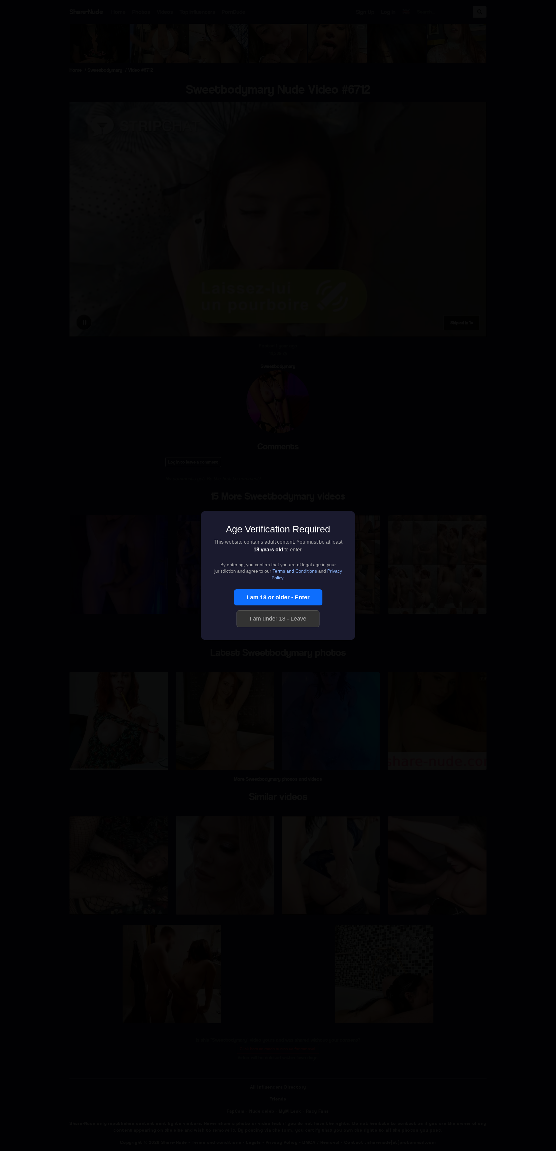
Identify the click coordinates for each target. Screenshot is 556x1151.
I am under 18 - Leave (278, 618)
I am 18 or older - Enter (278, 597)
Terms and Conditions (295, 571)
